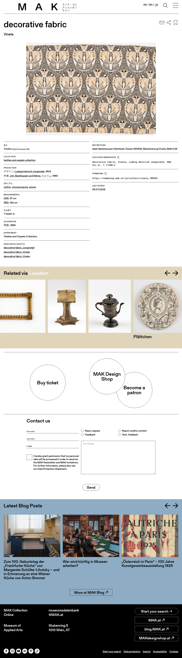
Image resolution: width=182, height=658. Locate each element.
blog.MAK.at (154, 629)
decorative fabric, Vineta (17, 252)
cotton (7, 187)
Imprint (147, 651)
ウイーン (46, 175)
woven (32, 187)
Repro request (92, 431)
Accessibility (160, 651)
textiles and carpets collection (20, 160)
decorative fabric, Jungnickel (19, 247)
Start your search (154, 611)
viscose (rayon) (20, 187)
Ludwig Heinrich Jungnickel (29, 171)
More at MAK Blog (89, 592)
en (151, 4)
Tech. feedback (130, 434)
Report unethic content (134, 431)
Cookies (173, 651)
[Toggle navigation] (175, 6)
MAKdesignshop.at (154, 638)
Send (91, 487)
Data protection (132, 651)
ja (156, 4)
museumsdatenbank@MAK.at (64, 612)
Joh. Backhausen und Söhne (25, 175)
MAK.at (154, 620)
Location (38, 273)
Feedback (90, 434)
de (145, 4)
